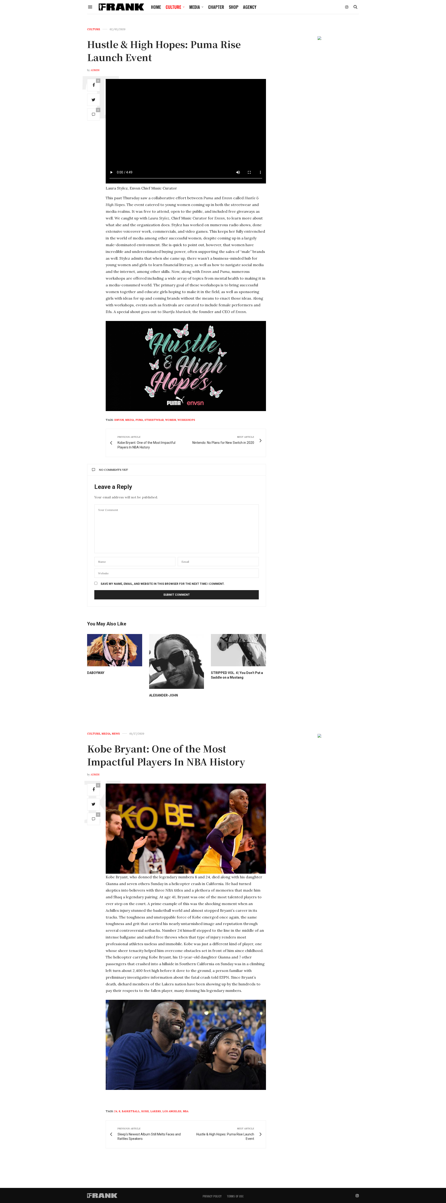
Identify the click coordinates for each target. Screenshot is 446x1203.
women (170, 420)
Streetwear (154, 420)
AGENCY (249, 7)
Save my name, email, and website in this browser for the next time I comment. (163, 583)
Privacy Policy (212, 1196)
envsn (119, 420)
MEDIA (194, 7)
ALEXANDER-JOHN (163, 695)
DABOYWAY (95, 673)
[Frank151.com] (121, 6)
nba (185, 1111)
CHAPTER (216, 7)
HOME (156, 7)
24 (115, 1111)
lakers (155, 1111)
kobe (145, 1111)
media (129, 420)
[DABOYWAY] (114, 650)
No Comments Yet (113, 469)
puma (139, 420)
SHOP (233, 7)
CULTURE (173, 7)
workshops (186, 420)
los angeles (171, 1111)
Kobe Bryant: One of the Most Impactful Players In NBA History (166, 755)
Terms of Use (235, 1196)
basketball (131, 1111)
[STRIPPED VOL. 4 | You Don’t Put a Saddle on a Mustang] (238, 650)
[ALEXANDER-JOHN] (176, 661)
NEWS (116, 733)
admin (95, 70)
